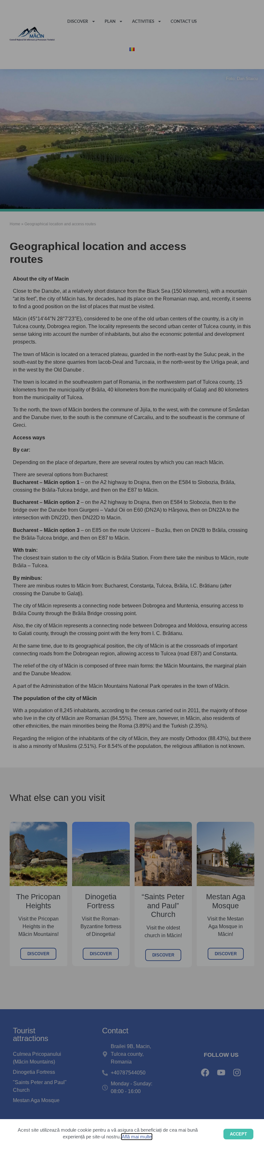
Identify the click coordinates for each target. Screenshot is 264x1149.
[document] (132, 574)
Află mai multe (137, 1136)
